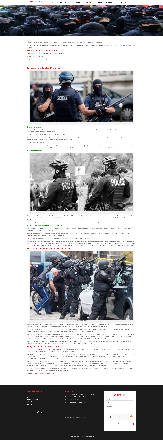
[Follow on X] (32, 412)
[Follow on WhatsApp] (131, 2)
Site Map (29, 404)
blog (100, 2)
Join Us (29, 397)
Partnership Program (32, 399)
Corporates (76, 2)
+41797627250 (74, 414)
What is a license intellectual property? (44, 373)
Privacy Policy (31, 401)
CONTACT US (90, 2)
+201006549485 (74, 399)
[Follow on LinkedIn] (42, 412)
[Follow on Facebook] (28, 412)
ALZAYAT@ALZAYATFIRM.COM (77, 403)
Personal (62, 2)
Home (51, 2)
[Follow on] (118, 2)
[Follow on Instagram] (38, 412)
